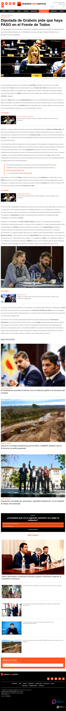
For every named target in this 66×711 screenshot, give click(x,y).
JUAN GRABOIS (62, 78)
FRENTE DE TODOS (48, 78)
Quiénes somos (33, 685)
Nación (26, 11)
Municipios (34, 11)
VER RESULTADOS (33, 529)
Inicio (4, 11)
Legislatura (44, 11)
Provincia (11, 11)
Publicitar (25, 685)
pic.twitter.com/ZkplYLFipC (15, 170)
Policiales (54, 11)
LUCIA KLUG (55, 78)
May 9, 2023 (28, 173)
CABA (19, 11)
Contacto (41, 685)
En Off (62, 11)
